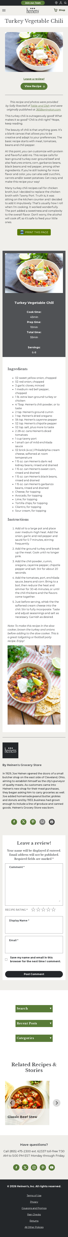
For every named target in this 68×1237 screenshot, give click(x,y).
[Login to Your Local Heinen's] (61, 3)
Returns (34, 1220)
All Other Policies (34, 1227)
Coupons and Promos (34, 1208)
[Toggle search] (65, 3)
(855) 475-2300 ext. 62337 (28, 1151)
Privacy (34, 1201)
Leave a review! (34, 78)
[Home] (30, 10)
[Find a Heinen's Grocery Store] (56, 3)
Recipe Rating (16, 909)
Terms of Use (34, 1195)
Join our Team (33, 3)
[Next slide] (56, 1103)
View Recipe (33, 86)
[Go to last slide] (11, 1103)
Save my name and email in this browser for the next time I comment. (35, 959)
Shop (62, 10)
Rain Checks (34, 1214)
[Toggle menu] (4, 10)
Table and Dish (40, 105)
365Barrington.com (48, 109)
